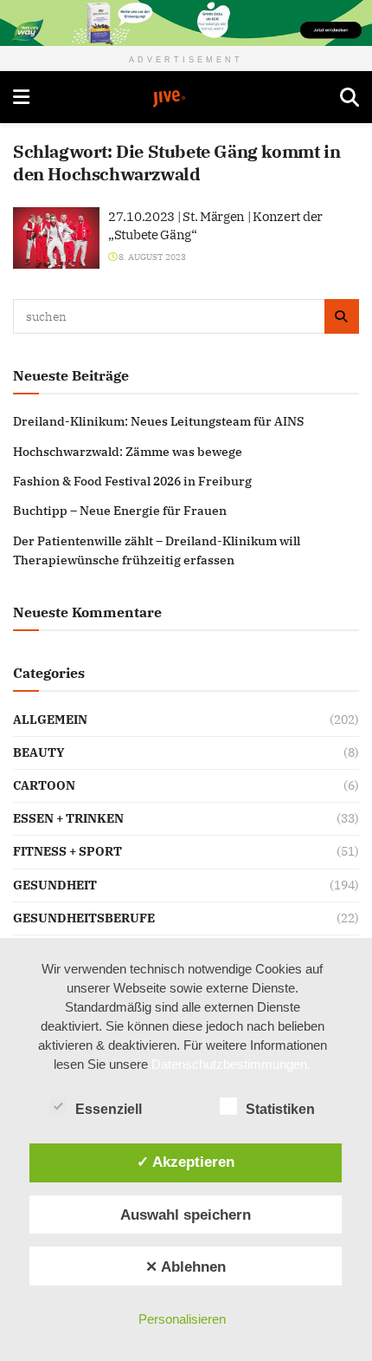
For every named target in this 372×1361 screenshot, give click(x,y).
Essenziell (108, 1109)
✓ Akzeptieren (185, 1161)
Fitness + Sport (67, 851)
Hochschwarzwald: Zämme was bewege (127, 451)
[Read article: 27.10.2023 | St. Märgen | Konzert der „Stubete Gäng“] (56, 238)
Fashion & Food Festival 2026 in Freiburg (132, 481)
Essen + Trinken (68, 818)
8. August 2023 (151, 257)
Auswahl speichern (185, 1214)
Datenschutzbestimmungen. (231, 1064)
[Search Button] (349, 97)
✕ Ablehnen (185, 1266)
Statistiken (280, 1109)
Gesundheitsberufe (84, 918)
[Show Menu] (21, 97)
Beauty (39, 752)
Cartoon (44, 785)
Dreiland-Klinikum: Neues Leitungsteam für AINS (158, 421)
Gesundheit (55, 885)
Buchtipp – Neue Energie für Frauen (120, 510)
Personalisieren (182, 1319)
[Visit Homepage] (185, 98)
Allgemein (50, 719)
